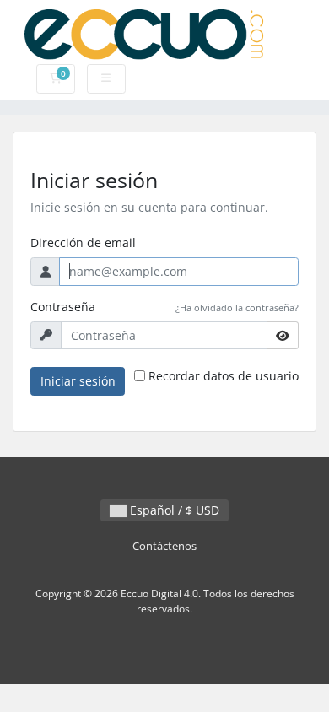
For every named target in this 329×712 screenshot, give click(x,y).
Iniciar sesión (78, 381)
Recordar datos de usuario (223, 376)
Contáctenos (164, 546)
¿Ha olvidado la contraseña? (237, 307)
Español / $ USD (173, 510)
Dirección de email (83, 243)
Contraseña (62, 307)
